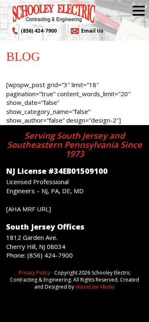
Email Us (92, 30)
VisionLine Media (95, 286)
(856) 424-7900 (39, 30)
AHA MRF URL (28, 209)
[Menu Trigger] (138, 10)
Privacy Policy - (36, 272)
